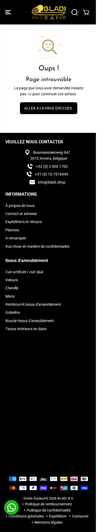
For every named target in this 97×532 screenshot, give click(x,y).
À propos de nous (19, 205)
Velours (11, 280)
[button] (8, 12)
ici (30, 94)
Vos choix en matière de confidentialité (37, 246)
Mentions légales (48, 522)
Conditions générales (26, 516)
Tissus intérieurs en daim (26, 329)
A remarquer (15, 238)
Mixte (10, 296)
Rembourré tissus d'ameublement (33, 304)
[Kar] (86, 12)
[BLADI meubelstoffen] (48, 12)
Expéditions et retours (23, 222)
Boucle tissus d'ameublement (29, 321)
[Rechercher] (74, 12)
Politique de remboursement (48, 504)
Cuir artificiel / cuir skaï (24, 272)
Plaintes (12, 230)
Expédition (58, 516)
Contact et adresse (21, 214)
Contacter (80, 516)
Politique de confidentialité (49, 510)
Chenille (11, 288)
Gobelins (12, 312)
